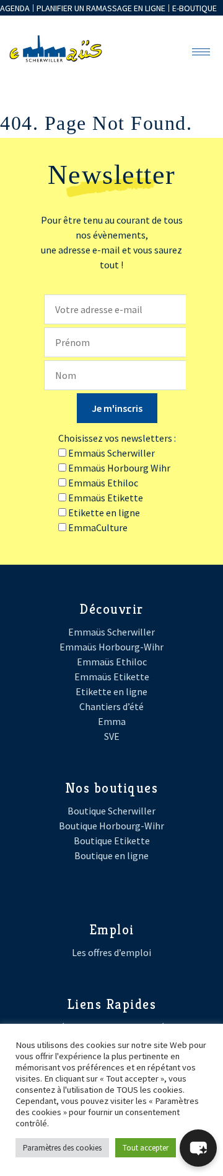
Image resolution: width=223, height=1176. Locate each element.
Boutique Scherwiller (111, 811)
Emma (112, 721)
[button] (198, 1148)
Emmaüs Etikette (111, 676)
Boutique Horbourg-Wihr (111, 825)
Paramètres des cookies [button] (62, 1147)
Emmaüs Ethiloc (112, 661)
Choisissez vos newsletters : (117, 438)
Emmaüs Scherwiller (111, 632)
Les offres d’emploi (111, 952)
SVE (112, 736)
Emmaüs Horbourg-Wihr (111, 646)
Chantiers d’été (111, 706)
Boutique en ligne (111, 855)
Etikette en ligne (111, 691)
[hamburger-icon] (201, 51)
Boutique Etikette (112, 840)
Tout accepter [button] (145, 1147)
